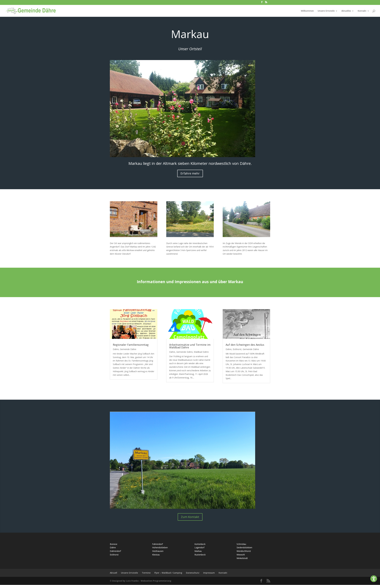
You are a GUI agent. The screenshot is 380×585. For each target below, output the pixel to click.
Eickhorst (237, 349)
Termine (146, 572)
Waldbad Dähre (201, 351)
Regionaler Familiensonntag (131, 344)
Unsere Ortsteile (326, 11)
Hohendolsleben (160, 547)
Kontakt (362, 11)
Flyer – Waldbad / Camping (168, 572)
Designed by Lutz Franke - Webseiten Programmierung (141, 580)
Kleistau (156, 554)
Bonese (113, 544)
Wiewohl (241, 554)
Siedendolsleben (244, 547)
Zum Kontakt (190, 517)
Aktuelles (346, 11)
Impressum (209, 572)
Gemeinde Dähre (128, 349)
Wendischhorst (244, 551)
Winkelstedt (242, 558)
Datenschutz (192, 572)
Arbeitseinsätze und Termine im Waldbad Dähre (189, 346)
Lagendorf (199, 547)
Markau (198, 551)
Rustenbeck (200, 554)
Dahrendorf (115, 551)
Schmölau (241, 544)
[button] (373, 578)
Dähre (116, 349)
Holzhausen (157, 551)
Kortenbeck (199, 544)
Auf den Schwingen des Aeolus (245, 344)
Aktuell (113, 572)
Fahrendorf (157, 544)
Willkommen (307, 11)
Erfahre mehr (190, 173)
